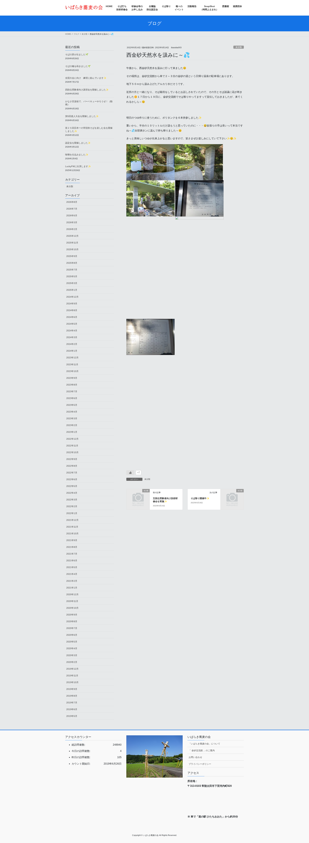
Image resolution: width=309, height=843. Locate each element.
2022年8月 (71, 466)
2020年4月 (71, 648)
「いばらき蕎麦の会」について (204, 743)
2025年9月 (71, 256)
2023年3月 (71, 418)
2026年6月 (71, 215)
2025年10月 (72, 249)
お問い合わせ (195, 757)
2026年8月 (71, 202)
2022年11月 (72, 445)
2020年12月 (72, 594)
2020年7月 (71, 628)
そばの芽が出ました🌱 (76, 54)
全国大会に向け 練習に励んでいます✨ (85, 78)
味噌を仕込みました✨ (76, 154)
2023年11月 (72, 364)
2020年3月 (71, 655)
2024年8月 (71, 310)
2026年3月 (71, 222)
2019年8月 (71, 696)
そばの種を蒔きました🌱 (77, 66)
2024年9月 (71, 303)
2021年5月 (71, 567)
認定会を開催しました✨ (77, 143)
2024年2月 (71, 344)
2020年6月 (71, 635)
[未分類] (138, 495)
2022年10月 (72, 452)
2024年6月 (71, 317)
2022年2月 (71, 506)
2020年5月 (71, 641)
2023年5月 (71, 405)
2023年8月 (71, 384)
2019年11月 (72, 675)
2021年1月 (71, 587)
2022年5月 (71, 486)
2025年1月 (71, 290)
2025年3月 (71, 283)
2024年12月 (72, 297)
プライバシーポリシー (200, 764)
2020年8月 (71, 621)
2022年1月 (71, 513)
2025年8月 (71, 263)
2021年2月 (71, 581)
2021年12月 (72, 520)
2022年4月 (71, 493)
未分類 (238, 47)
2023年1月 (71, 432)
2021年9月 (71, 540)
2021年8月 (71, 547)
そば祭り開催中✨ (200, 498)
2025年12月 (72, 236)
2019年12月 (72, 669)
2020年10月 (72, 608)
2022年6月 (71, 479)
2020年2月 (71, 662)
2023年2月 (71, 425)
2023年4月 (71, 411)
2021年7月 (71, 553)
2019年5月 (71, 716)
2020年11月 (72, 601)
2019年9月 (71, 689)
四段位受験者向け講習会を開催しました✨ (86, 89)
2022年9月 (71, 459)
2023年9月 (71, 378)
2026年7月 (71, 208)
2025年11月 (72, 242)
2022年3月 (71, 499)
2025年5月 (71, 276)
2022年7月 (71, 472)
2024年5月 (71, 324)
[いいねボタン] (130, 472)
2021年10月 (72, 533)
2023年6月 (71, 398)
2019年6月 (71, 709)
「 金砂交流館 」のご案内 (202, 750)
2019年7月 (71, 702)
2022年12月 (72, 439)
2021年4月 (71, 574)
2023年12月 (72, 357)
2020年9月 (71, 614)
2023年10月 (72, 371)
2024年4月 (71, 330)
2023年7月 (71, 391)
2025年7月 (71, 269)
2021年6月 (71, 560)
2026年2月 (71, 229)
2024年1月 (71, 351)
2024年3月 (71, 337)
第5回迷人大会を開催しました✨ (81, 116)
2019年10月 (72, 682)
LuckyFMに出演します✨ (78, 166)
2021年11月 (72, 526)
